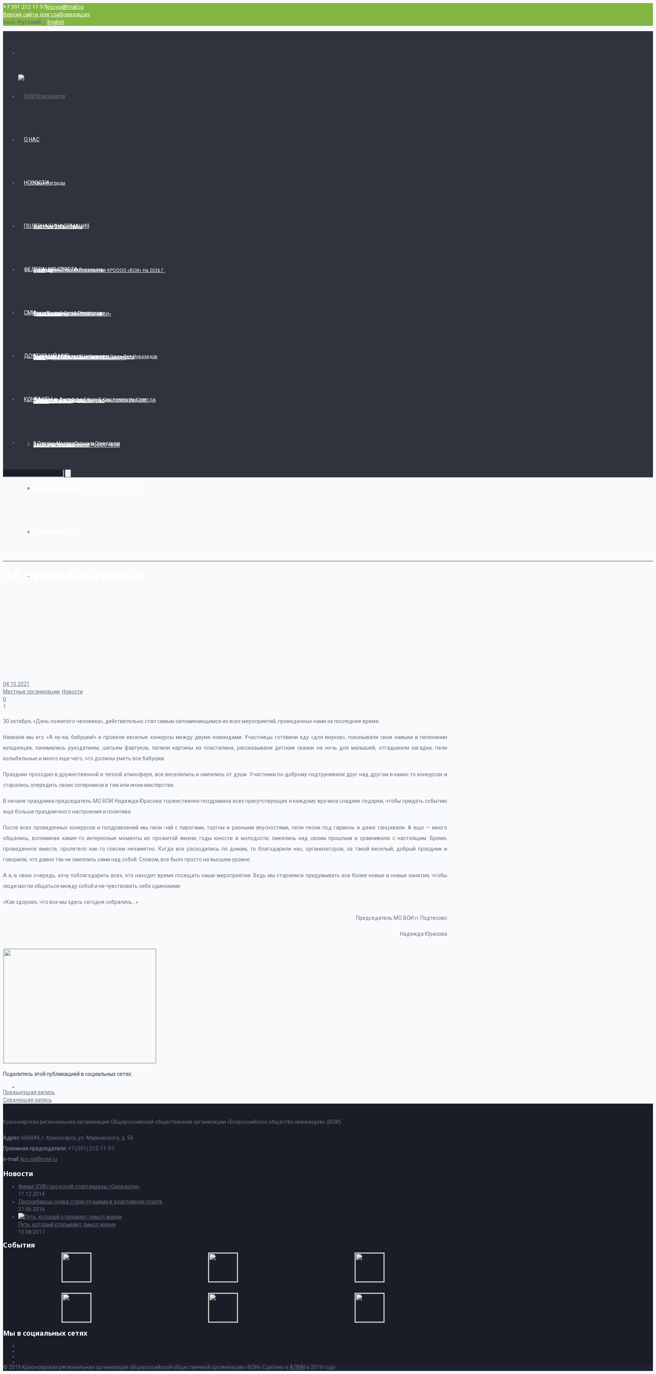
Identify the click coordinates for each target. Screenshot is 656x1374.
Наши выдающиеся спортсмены (69, 313)
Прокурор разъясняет (56, 531)
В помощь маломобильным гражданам (76, 443)
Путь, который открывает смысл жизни (67, 1224)
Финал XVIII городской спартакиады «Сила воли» (79, 1186)
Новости (36, 183)
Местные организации (31, 692)
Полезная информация (56, 226)
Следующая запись (27, 1100)
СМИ (29, 313)
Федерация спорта (51, 269)
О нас (31, 139)
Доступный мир (46, 356)
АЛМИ (297, 1367)
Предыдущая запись (29, 1092)
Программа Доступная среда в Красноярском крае (89, 399)
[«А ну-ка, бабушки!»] (79, 1061)
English (55, 21)
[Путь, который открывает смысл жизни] (70, 1217)
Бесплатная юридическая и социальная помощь (87, 488)
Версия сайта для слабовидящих (46, 14)
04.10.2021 (16, 684)
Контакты (38, 399)
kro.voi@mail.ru (65, 6)
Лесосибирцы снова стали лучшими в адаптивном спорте (90, 1202)
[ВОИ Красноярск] (42, 96)
